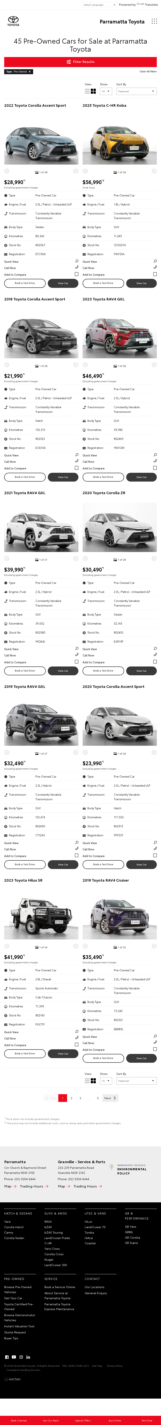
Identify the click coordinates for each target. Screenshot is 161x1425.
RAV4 (48, 1221)
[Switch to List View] (87, 91)
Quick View (11, 261)
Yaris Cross (52, 1248)
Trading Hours (31, 1185)
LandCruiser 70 (95, 1227)
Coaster (90, 1243)
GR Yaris (130, 1226)
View (88, 84)
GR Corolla (132, 1237)
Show (104, 84)
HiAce (89, 1238)
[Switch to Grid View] (93, 91)
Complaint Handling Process (23, 1370)
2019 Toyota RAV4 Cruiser (106, 880)
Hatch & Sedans (18, 1213)
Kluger (48, 1259)
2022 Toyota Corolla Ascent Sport (35, 105)
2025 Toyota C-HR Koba (104, 105)
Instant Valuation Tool (19, 1326)
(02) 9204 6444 (24, 1179)
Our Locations (94, 1287)
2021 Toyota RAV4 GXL (24, 492)
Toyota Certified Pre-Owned (19, 1306)
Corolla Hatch (14, 1227)
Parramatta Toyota (122, 21)
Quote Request (15, 1332)
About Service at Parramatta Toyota (57, 1295)
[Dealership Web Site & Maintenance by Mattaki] (12, 1379)
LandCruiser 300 (55, 1265)
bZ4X (48, 1227)
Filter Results (84, 61)
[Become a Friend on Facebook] (7, 1357)
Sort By (121, 84)
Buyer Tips (11, 1338)
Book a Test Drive (25, 282)
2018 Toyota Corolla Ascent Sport (34, 298)
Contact (92, 1279)
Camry (8, 1232)
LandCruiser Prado (57, 1238)
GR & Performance (137, 1215)
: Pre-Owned (16, 71)
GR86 (129, 1232)
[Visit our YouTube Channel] (14, 1357)
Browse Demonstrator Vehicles (19, 1317)
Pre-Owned (14, 1279)
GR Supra (131, 1243)
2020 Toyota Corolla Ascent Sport (113, 686)
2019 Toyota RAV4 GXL (24, 686)
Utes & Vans (95, 1213)
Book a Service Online (59, 1287)
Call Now (10, 268)
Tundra (89, 1232)
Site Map (97, 1365)
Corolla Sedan (14, 1238)
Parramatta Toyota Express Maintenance (59, 1306)
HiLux (88, 1221)
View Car (63, 283)
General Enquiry (96, 1293)
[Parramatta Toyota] (13, 21)
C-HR (48, 1243)
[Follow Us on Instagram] (21, 1357)
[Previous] (6, 171)
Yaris (7, 1221)
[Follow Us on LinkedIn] (28, 1357)
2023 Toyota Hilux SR (23, 880)
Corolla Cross (54, 1254)
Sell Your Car (13, 1298)
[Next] (75, 171)
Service (51, 1279)
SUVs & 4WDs (55, 1213)
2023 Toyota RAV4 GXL (104, 298)
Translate (151, 4)
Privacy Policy (115, 1365)
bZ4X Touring (53, 1232)
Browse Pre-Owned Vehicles (17, 1289)
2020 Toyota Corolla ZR (104, 492)
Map (7, 1185)
